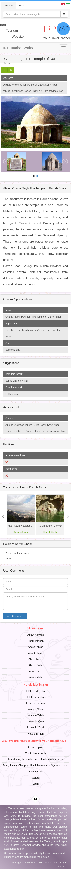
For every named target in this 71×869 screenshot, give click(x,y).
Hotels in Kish (36, 733)
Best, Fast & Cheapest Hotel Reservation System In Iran (35, 765)
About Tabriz (35, 659)
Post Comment (15, 616)
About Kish (35, 677)
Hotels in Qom (35, 721)
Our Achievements (35, 753)
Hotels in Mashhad (35, 691)
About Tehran (35, 647)
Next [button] (3, 515)
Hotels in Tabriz (35, 715)
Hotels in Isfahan (35, 697)
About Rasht (35, 665)
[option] (50, 514)
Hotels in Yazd (35, 727)
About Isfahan (36, 640)
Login (36, 783)
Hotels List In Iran (35, 684)
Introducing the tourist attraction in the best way (35, 759)
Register (35, 777)
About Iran (35, 628)
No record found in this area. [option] (18, 556)
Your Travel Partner (56, 38)
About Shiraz (35, 653)
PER (63, 4)
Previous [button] (68, 515)
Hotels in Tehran (35, 703)
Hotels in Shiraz (35, 709)
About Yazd (35, 671)
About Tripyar (35, 747)
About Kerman (35, 634)
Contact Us (35, 771)
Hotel (22, 5)
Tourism (8, 5)
